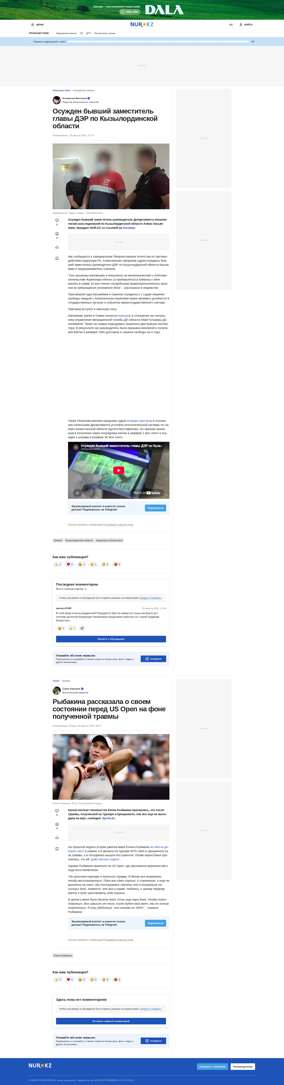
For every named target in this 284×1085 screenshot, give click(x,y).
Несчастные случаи (104, 33)
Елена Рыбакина (63, 955)
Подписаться (156, 508)
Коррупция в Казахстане (109, 540)
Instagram (155, 658)
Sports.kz (108, 818)
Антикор (129, 227)
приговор (125, 315)
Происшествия (39, 33)
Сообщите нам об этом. (119, 524)
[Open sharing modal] (57, 247)
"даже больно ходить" (105, 859)
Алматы (58, 540)
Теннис (66, 681)
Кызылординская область (79, 540)
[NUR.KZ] (142, 24)
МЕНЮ (40, 24)
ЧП (81, 33)
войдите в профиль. (151, 598)
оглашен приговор (139, 420)
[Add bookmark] (57, 258)
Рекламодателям (242, 1066)
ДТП (88, 33)
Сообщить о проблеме (212, 1066)
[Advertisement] (142, 65)
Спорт (56, 681)
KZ (231, 24)
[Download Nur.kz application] (142, 10)
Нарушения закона (66, 33)
